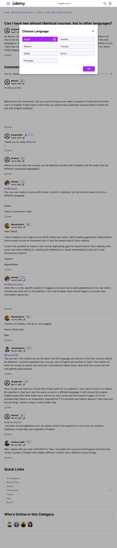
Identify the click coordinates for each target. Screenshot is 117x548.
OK (88, 69)
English (27, 39)
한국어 (64, 53)
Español (64, 39)
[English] (19, 3)
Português (28, 60)
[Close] (93, 31)
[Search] (104, 3)
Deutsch (28, 46)
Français (65, 46)
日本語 (27, 53)
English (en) (63, 3)
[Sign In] (110, 3)
